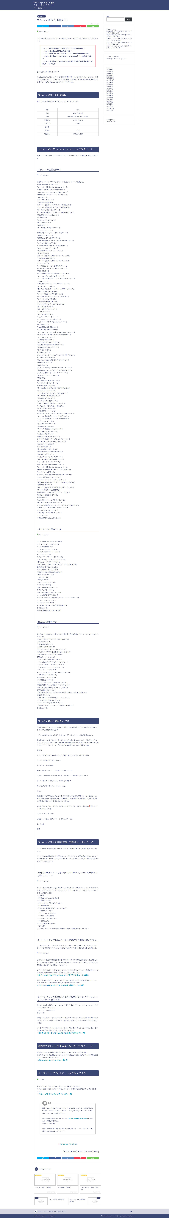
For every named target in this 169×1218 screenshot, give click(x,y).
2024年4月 (110, 71)
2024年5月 (110, 69)
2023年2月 (110, 94)
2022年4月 (110, 105)
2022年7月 (110, 99)
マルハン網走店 (88, 1151)
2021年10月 (110, 108)
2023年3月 (110, 92)
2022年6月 (110, 101)
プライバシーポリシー (41, 1216)
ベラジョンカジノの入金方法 (67, 1144)
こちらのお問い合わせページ (77, 1118)
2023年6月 (110, 86)
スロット (67, 1151)
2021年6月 (110, 110)
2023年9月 (110, 81)
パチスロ (74, 1151)
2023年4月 (110, 90)
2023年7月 (110, 84)
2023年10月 (110, 79)
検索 (108, 16)
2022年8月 (110, 97)
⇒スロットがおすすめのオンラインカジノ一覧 (54, 1094)
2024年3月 (110, 73)
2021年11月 (110, 107)
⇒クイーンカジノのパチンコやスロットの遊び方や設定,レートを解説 (63, 975)
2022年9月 (110, 95)
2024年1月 (110, 75)
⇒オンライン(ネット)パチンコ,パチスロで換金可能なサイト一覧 (61, 1033)
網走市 (96, 1151)
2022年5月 (110, 103)
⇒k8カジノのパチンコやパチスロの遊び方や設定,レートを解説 (60, 985)
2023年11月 (110, 77)
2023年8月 (110, 82)
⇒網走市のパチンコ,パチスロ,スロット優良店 (52, 1060)
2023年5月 (110, 88)
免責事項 (51, 1216)
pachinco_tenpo (41, 16)
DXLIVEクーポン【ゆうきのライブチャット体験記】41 (44, 5)
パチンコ (81, 1151)
